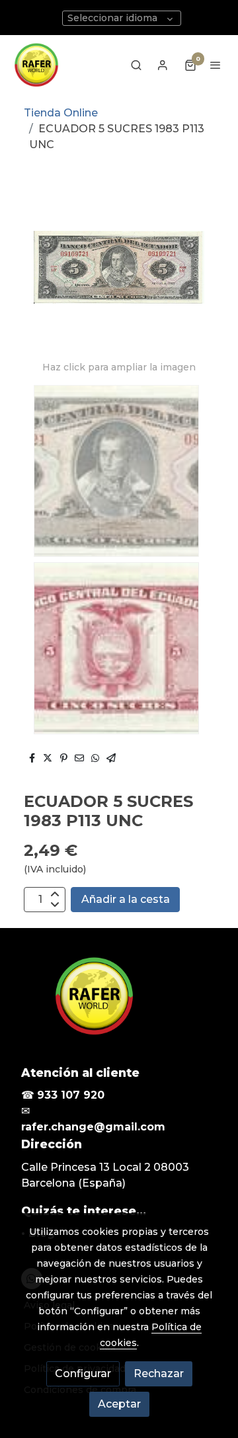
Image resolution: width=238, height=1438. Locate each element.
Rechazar (159, 1373)
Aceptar (119, 1404)
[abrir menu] (215, 65)
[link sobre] (119, 1003)
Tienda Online (61, 112)
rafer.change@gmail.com (93, 1127)
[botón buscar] (136, 65)
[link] (36, 65)
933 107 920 (70, 1095)
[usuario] (163, 65)
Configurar (83, 1373)
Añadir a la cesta (125, 899)
